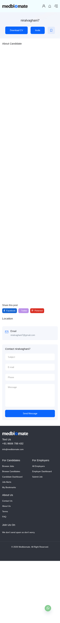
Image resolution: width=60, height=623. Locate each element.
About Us (6, 506)
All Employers (38, 466)
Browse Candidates (11, 471)
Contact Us (7, 501)
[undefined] (48, 608)
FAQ (4, 516)
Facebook (10, 310)
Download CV (16, 30)
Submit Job (37, 477)
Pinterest (38, 310)
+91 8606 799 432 (12, 443)
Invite (37, 30)
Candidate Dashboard (12, 477)
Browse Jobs (8, 466)
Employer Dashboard (42, 471)
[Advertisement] (30, 174)
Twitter (24, 310)
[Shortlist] (51, 30)
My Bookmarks (9, 487)
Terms (5, 511)
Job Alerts (6, 482)
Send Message (30, 413)
